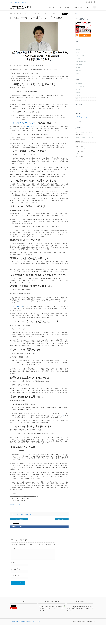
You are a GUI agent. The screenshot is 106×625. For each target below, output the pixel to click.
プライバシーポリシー (31, 621)
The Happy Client (51, 13)
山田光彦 (78, 95)
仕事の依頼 (78, 70)
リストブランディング (21, 123)
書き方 (28, 514)
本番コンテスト (79, 153)
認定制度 (17, 2)
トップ (77, 46)
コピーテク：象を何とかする (19, 519)
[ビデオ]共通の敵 (79, 144)
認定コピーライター (80, 99)
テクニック (78, 58)
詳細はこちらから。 (16, 504)
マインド (78, 67)
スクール (12, 2)
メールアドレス (16, 569)
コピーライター (21, 514)
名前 (13, 562)
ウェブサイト (15, 575)
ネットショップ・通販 (81, 61)
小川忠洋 (78, 89)
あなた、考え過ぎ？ (61, 519)
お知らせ (78, 49)
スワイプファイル (80, 55)
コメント (13, 548)
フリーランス (79, 64)
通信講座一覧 (23, 2)
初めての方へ (50, 7)
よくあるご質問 (78, 7)
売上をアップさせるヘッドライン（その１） (85, 138)
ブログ (88, 7)
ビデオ (77, 73)
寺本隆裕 (78, 92)
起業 (63, 415)
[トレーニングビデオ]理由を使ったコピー (85, 132)
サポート (39, 621)
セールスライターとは (64, 7)
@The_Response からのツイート (84, 117)
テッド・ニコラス (80, 86)
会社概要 (13, 621)
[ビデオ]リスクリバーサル (82, 148)
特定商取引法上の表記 (21, 621)
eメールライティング (80, 52)
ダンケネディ (79, 83)
